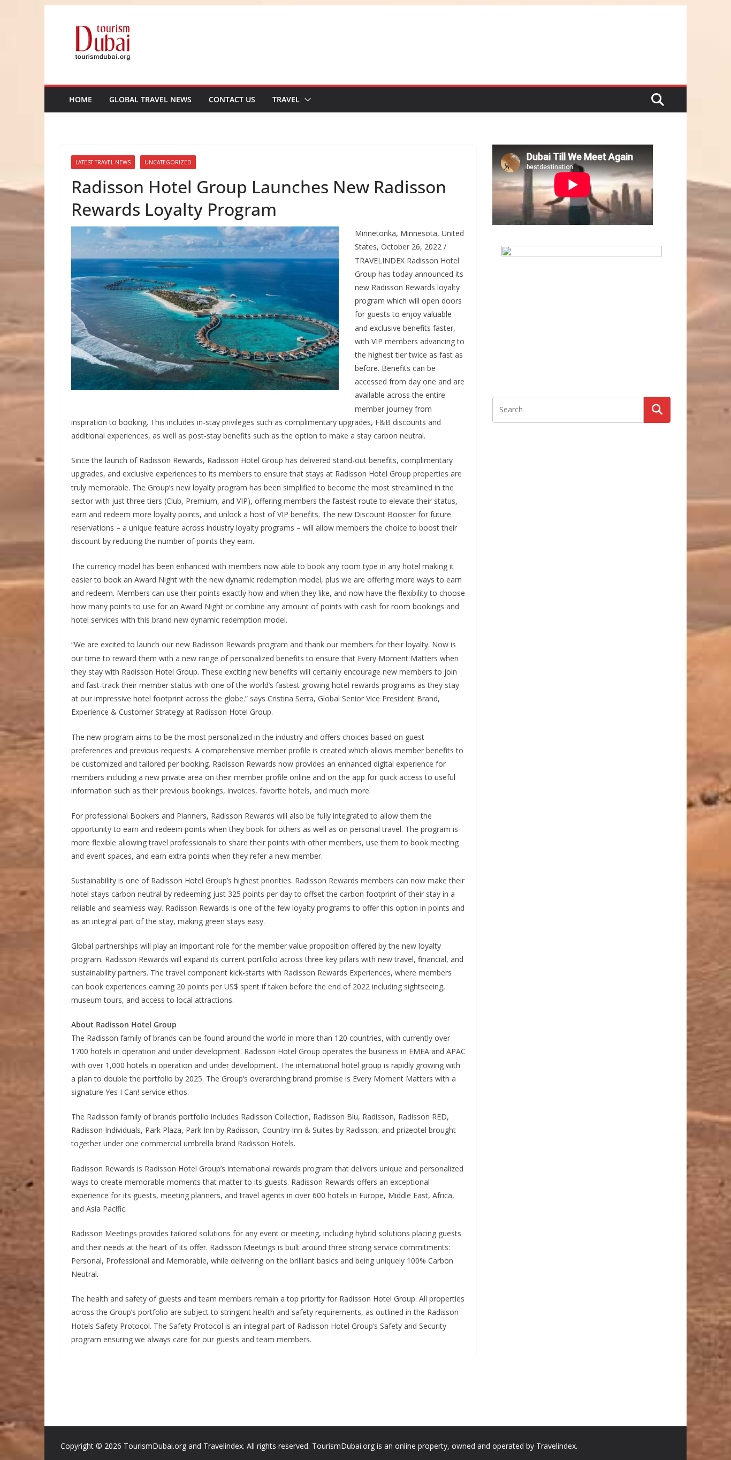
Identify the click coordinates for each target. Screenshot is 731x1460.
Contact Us (232, 99)
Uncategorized (168, 162)
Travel (286, 99)
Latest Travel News (103, 162)
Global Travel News (150, 99)
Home (80, 99)
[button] (305, 99)
